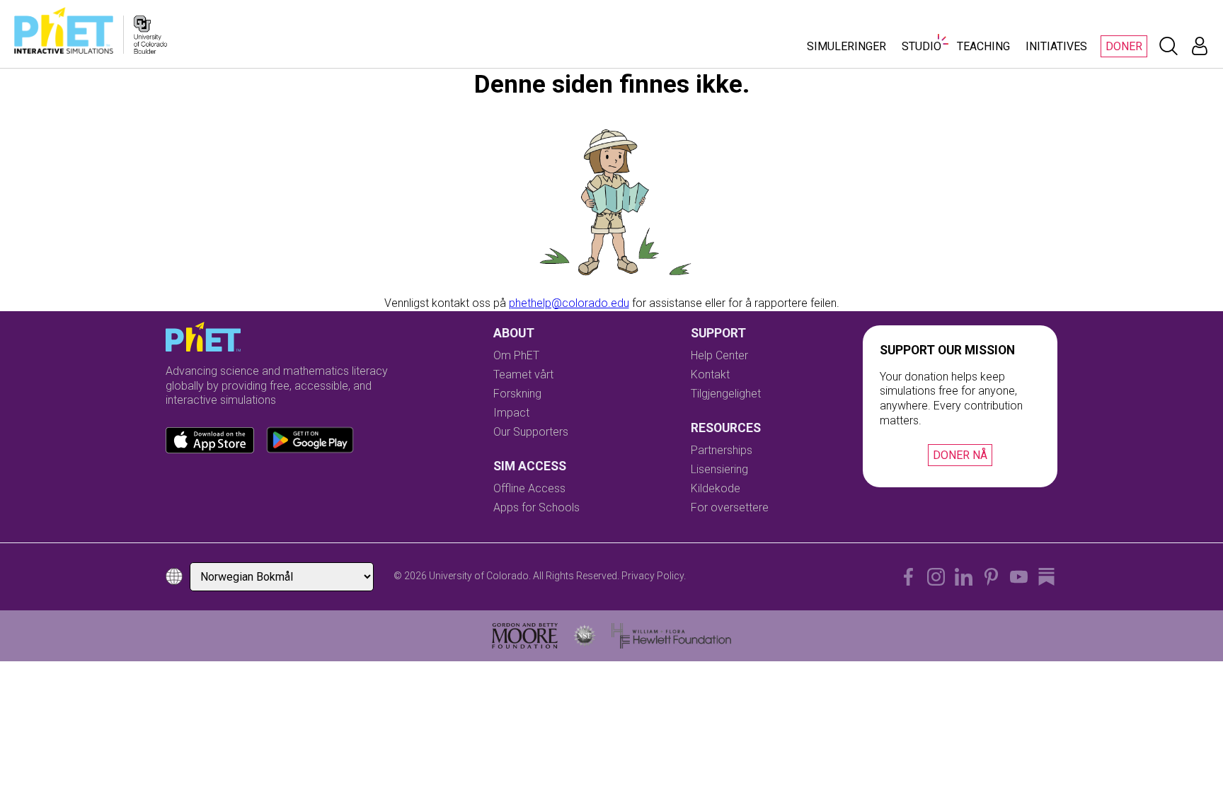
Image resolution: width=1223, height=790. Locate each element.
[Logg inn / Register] (1199, 46)
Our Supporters (530, 431)
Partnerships (721, 450)
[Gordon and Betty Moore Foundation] (525, 636)
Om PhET (516, 355)
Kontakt (710, 374)
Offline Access (529, 488)
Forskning (517, 393)
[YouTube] (1019, 577)
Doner (1124, 46)
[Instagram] (936, 577)
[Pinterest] (991, 577)
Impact (511, 412)
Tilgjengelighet (726, 393)
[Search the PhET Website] (1168, 46)
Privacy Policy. (653, 575)
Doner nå (960, 455)
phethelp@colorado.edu (569, 303)
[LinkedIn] (964, 577)
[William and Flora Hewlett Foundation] (671, 636)
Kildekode (715, 488)
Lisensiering (719, 469)
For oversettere (730, 507)
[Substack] (1046, 577)
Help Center (719, 355)
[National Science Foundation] (584, 636)
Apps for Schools (536, 507)
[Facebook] (908, 577)
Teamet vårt (523, 374)
